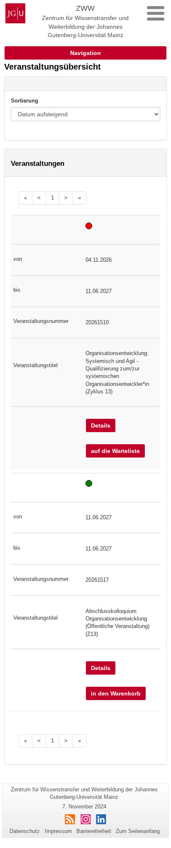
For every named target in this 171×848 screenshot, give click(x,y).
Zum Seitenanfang (138, 831)
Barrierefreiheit (93, 831)
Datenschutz (25, 831)
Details (100, 425)
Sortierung (24, 101)
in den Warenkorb (116, 693)
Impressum (58, 831)
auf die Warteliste (115, 451)
